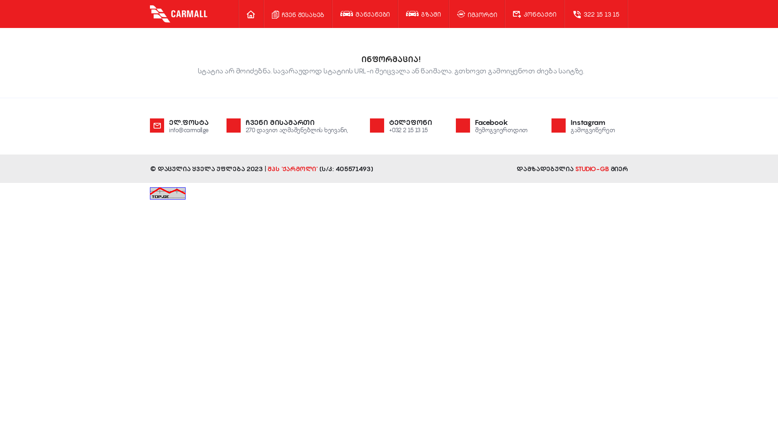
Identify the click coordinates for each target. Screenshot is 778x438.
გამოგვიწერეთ (593, 130)
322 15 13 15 (601, 14)
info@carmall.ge (189, 130)
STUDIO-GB (592, 169)
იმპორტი (481, 14)
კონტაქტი (539, 14)
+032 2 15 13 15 (408, 130)
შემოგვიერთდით (501, 130)
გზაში (430, 14)
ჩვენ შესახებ (302, 14)
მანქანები (372, 14)
